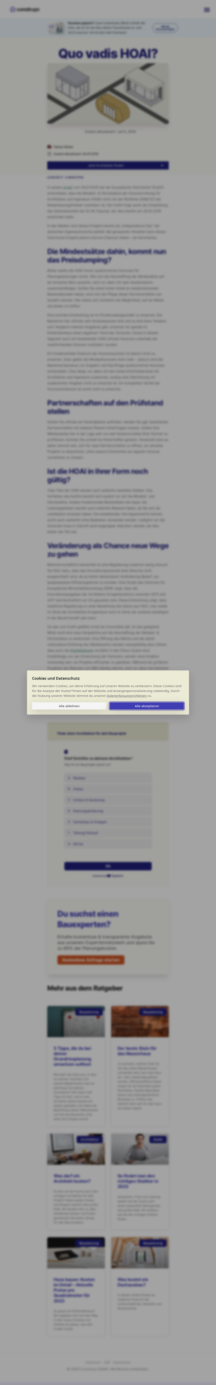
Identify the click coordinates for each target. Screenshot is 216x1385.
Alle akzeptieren (147, 706)
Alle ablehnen (69, 706)
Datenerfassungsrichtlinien (127, 695)
